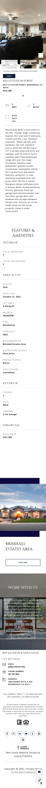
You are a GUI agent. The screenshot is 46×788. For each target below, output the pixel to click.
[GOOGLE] (39, 733)
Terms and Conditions (23, 772)
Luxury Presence (23, 756)
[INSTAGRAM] (13, 733)
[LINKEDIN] (19, 733)
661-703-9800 (13, 674)
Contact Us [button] (23, 635)
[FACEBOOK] (7, 733)
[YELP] (32, 733)
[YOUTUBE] (26, 733)
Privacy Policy (34, 768)
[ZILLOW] (23, 739)
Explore (23, 562)
